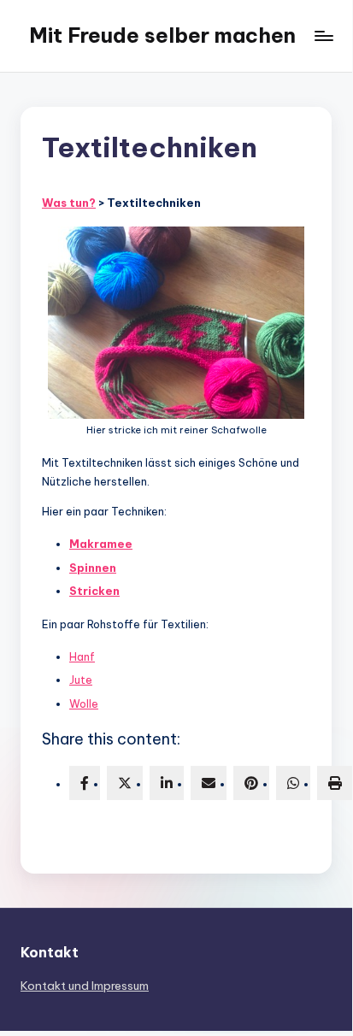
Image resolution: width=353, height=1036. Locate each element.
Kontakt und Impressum (85, 985)
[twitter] (125, 783)
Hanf (82, 656)
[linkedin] (167, 783)
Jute (80, 679)
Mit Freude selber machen (162, 35)
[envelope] (209, 783)
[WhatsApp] (293, 783)
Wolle (83, 703)
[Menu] (323, 35)
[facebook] (84, 783)
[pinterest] (251, 783)
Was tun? (69, 202)
